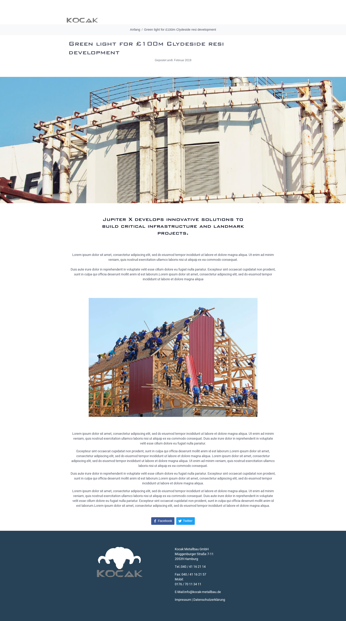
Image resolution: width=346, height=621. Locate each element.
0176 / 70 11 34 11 (188, 584)
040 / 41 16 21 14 (193, 566)
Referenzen (223, 12)
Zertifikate (248, 12)
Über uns (155, 12)
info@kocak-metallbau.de (202, 592)
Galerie (200, 12)
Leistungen (178, 12)
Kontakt (270, 12)
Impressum (183, 599)
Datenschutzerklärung (209, 599)
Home (135, 12)
